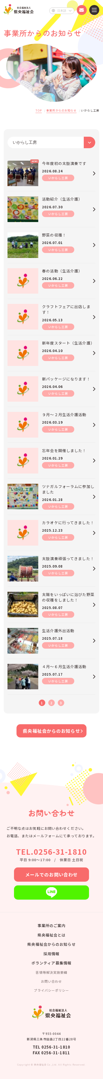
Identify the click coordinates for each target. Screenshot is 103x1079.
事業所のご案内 (52, 925)
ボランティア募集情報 (52, 962)
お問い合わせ (51, 981)
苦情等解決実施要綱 (51, 972)
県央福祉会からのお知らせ (51, 730)
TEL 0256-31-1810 (51, 1047)
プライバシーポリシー (51, 990)
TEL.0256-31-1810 (51, 851)
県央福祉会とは (52, 935)
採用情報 (52, 953)
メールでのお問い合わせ (51, 874)
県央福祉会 (19, 9)
